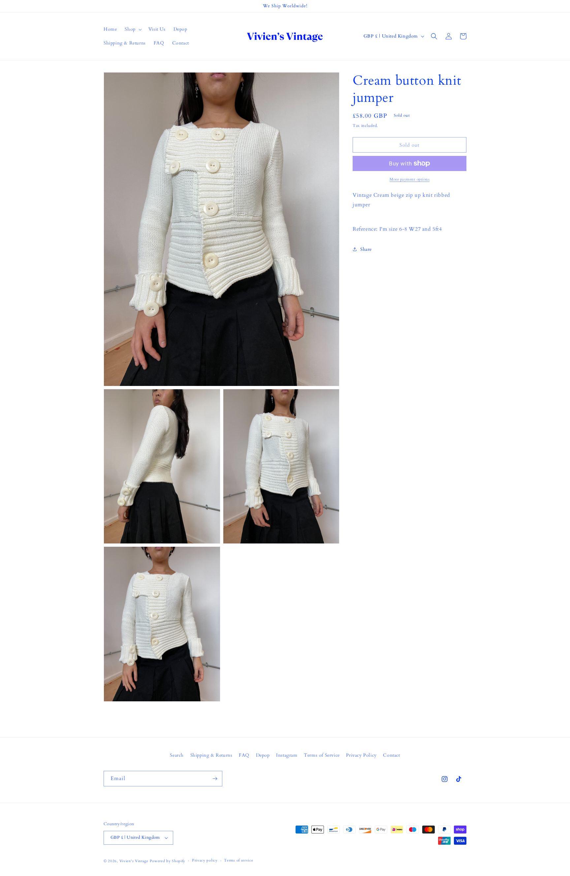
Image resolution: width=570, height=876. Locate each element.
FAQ (244, 755)
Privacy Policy (361, 755)
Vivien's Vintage (133, 861)
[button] (132, 29)
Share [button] (366, 249)
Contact (391, 755)
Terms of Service (322, 755)
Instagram (286, 755)
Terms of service (238, 860)
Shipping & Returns (211, 755)
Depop (263, 755)
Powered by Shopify (168, 861)
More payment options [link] (409, 179)
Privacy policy (205, 860)
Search (177, 755)
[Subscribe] (214, 778)
